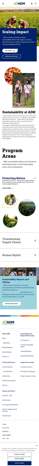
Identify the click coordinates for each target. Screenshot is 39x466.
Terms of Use (5, 428)
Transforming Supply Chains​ (26, 346)
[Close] (37, 446)
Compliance (5, 431)
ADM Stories (6, 343)
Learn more (6, 188)
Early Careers (6, 400)
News (4, 338)
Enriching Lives (25, 340)
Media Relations (7, 347)
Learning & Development (10, 405)
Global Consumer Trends (27, 376)
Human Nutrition (7, 367)
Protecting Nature (25, 351)
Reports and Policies (11, 56)
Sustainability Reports (27, 356)
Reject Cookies (19, 458)
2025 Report (8, 50)
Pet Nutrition (6, 376)
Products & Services (8, 362)
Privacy (4, 424)
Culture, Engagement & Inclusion (9, 410)
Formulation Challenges (27, 371)
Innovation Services (26, 367)
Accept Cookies (19, 463)
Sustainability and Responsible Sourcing (27, 334)
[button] (19, 178)
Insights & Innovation (27, 362)
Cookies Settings (6, 435)
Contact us (5, 356)
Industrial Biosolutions (9, 380)
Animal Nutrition (7, 371)
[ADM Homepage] (19, 4)
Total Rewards (6, 416)
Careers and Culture (8, 391)
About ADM (6, 334)
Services (4, 385)
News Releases (6, 352)
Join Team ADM (7, 395)
